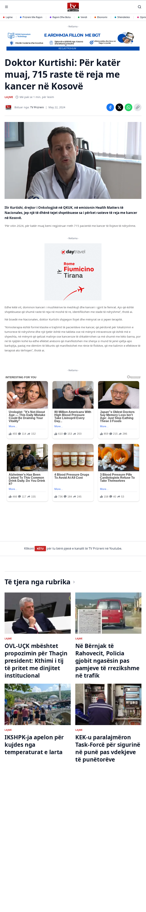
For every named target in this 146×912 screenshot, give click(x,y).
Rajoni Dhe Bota (61, 17)
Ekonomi (102, 17)
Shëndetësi (123, 17)
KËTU (40, 548)
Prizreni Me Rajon (32, 17)
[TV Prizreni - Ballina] (73, 7)
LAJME (9, 97)
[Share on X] (119, 107)
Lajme (9, 17)
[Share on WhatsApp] (128, 107)
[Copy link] (137, 107)
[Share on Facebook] (110, 107)
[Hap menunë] (6, 6)
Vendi (84, 17)
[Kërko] (139, 6)
